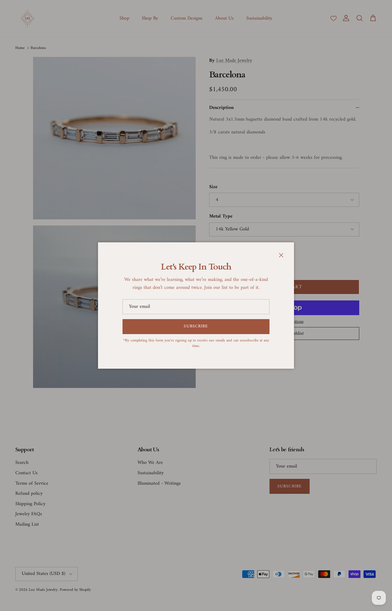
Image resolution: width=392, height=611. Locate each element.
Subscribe (196, 326)
